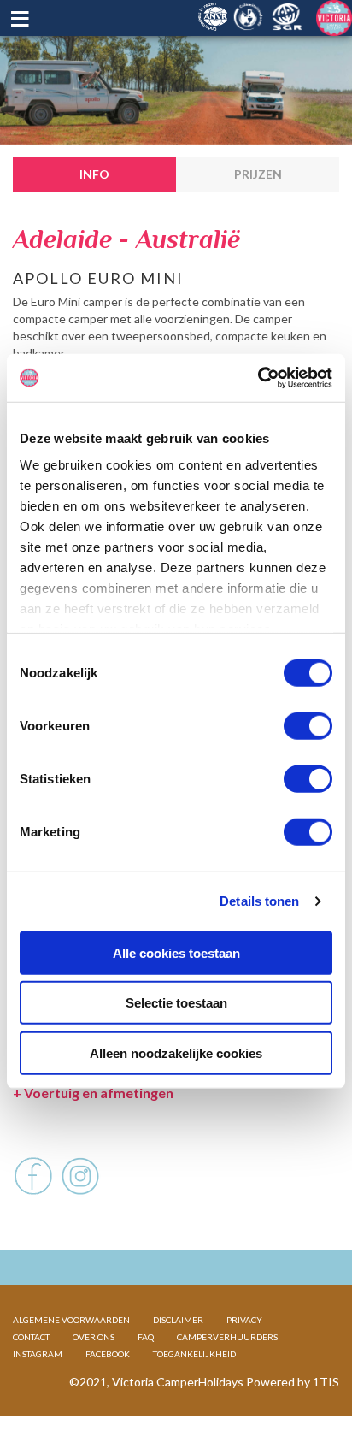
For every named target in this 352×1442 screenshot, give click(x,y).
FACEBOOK (107, 1354)
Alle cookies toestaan (176, 952)
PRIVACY (244, 1320)
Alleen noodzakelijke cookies (176, 1052)
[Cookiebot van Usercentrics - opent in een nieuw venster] (257, 378)
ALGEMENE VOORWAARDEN (71, 1320)
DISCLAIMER (178, 1320)
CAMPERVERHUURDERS (227, 1337)
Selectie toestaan (176, 1003)
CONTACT (31, 1337)
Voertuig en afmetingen (93, 1092)
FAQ (146, 1337)
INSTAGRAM (37, 1354)
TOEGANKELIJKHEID (194, 1354)
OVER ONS (93, 1337)
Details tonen (259, 901)
